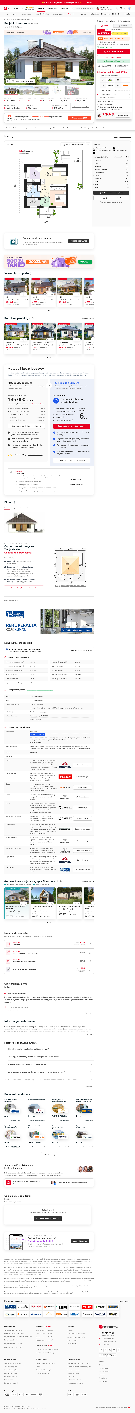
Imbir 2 (8, 297)
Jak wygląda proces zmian (122, 137)
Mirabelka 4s (10, 342)
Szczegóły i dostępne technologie (71, 460)
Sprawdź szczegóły (82, 777)
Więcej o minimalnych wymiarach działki (70, 586)
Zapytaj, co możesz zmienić (111, 198)
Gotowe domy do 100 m (44, 1340)
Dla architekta (105, 14)
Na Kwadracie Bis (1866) (40, 342)
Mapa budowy (72, 1344)
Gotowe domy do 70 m (44, 1337)
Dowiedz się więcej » (36, 742)
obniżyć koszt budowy (35, 455)
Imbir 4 (34, 297)
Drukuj (73, 650)
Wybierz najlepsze (82, 797)
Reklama (102, 1375)
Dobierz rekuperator (83, 870)
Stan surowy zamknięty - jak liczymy (26, 426)
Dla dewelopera (117, 14)
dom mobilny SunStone (69, 906)
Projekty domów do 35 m (13, 1344)
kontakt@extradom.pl (109, 1341)
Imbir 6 (61, 297)
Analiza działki (94, 14)
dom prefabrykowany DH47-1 (42, 907)
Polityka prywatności (74, 1380)
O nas (101, 1365)
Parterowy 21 (63, 342)
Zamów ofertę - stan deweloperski (72, 426)
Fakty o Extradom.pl (42, 1373)
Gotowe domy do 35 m (44, 1334)
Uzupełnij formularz (80, 1241)
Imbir (18, 19)
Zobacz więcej (83, 808)
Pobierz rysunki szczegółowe (112, 193)
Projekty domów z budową (45, 1353)
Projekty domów (11, 19)
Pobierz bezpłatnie (79, 241)
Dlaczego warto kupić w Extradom (79, 1363)
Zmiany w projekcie (10, 1367)
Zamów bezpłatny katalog (12, 1363)
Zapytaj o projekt (115, 57)
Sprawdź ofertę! (82, 818)
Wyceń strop (82, 787)
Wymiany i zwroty (74, 1373)
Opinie (38, 1367)
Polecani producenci (11, 1383)
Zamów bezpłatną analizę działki (24, 588)
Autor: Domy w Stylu (11, 600)
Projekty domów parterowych (14, 1333)
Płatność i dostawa (74, 1370)
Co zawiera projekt (10, 1370)
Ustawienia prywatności (75, 1383)
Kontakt (127, 14)
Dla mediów (103, 1381)
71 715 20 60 (104, 8)
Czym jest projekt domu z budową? (47, 1350)
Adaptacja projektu (10, 1373)
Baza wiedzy (8, 1380)
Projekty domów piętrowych (13, 1340)
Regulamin (71, 1377)
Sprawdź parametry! (82, 850)
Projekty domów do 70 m (13, 1347)
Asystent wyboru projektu (76, 1337)
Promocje (71, 14)
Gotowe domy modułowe (44, 1330)
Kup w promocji (115, 52)
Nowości (38, 14)
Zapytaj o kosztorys (76, 479)
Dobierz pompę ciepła (82, 829)
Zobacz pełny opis (76, 484)
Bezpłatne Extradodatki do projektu (79, 1367)
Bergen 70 (16, 907)
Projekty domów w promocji (45, 1363)
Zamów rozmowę (122, 116)
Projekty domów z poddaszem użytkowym (18, 1337)
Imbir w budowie (13, 1168)
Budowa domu (52, 8)
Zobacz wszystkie (88, 318)
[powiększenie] (88, 145)
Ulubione (70, 1330)
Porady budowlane (10, 1377)
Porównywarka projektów (76, 1334)
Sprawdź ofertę (82, 765)
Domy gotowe (64, 8)
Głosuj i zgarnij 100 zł (80, 118)
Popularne (46, 14)
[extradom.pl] (13, 8)
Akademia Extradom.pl (43, 1370)
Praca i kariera (103, 1378)
